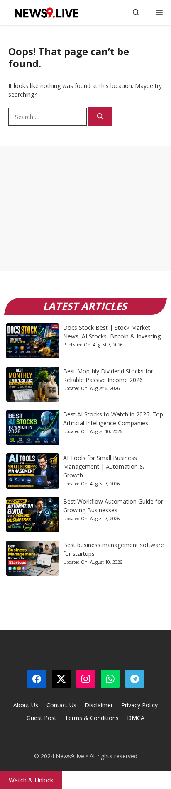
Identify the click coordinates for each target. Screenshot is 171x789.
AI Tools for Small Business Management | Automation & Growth (103, 466)
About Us (25, 705)
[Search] (100, 116)
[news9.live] (45, 12)
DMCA (135, 718)
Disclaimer (99, 705)
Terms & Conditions (92, 718)
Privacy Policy (139, 705)
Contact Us (61, 705)
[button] (136, 12)
